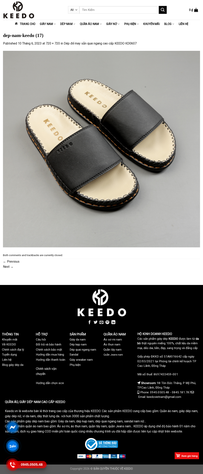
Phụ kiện (130, 24)
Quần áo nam (89, 24)
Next (8, 267)
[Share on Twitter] (96, 322)
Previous (11, 261)
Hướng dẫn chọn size (50, 383)
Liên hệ (184, 24)
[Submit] (163, 10)
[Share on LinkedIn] (113, 322)
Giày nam (46, 24)
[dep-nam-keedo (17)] (101, 149)
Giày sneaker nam (81, 359)
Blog (167, 24)
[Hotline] (12, 464)
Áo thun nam (111, 344)
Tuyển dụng (9, 354)
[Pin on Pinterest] (107, 322)
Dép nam (66, 24)
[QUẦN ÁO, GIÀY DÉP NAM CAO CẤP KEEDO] (32, 10)
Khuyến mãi (151, 24)
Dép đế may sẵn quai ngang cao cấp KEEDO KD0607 (100, 43)
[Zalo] (12, 445)
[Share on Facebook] (90, 322)
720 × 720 (53, 43)
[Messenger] (12, 427)
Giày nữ (111, 24)
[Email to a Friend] (101, 322)
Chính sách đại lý (13, 349)
